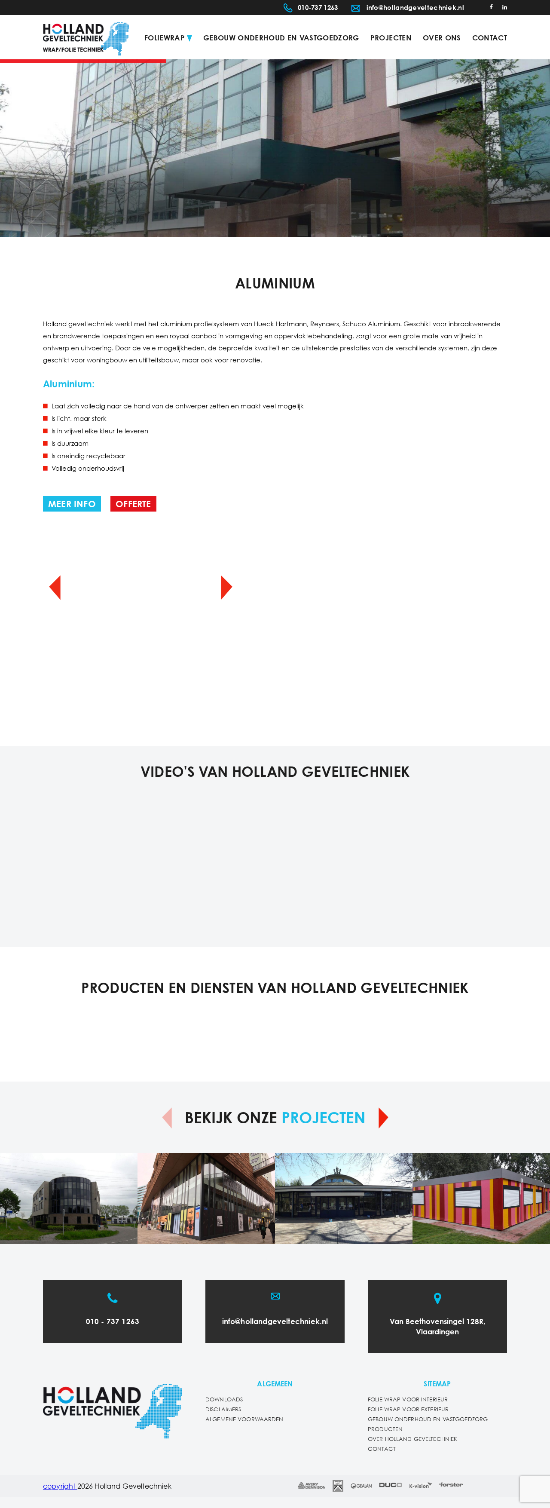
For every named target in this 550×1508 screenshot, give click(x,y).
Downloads (224, 1400)
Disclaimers (223, 1410)
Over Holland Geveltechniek (412, 1439)
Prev (55, 587)
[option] (275, 148)
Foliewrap (164, 38)
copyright (60, 1486)
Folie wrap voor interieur (408, 1400)
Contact (489, 38)
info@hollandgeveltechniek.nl (415, 8)
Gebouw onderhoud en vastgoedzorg (281, 38)
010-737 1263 (318, 8)
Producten (385, 1429)
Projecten (391, 38)
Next (226, 587)
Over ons (442, 38)
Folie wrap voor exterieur (408, 1410)
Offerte (133, 504)
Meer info (72, 504)
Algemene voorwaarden (244, 1419)
